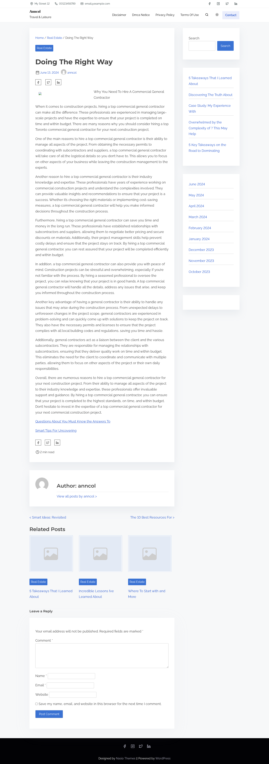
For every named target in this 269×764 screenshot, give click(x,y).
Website (41, 694)
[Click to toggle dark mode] (217, 15)
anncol (71, 72)
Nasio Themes (126, 758)
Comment (44, 640)
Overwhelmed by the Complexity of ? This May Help (208, 128)
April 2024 (196, 206)
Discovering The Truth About (210, 95)
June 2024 (197, 184)
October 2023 (199, 272)
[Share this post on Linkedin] (58, 82)
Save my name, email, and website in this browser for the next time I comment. (100, 704)
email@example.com (97, 3)
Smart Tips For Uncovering (55, 430)
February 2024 (200, 228)
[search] (207, 15)
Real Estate (54, 38)
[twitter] (227, 4)
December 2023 (201, 250)
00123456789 (66, 3)
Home (39, 38)
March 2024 (198, 217)
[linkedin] (236, 4)
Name (41, 676)
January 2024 (199, 239)
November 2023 (201, 261)
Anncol (35, 11)
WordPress (163, 758)
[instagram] (218, 4)
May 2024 (196, 195)
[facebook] (209, 4)
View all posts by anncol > (77, 496)
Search (194, 38)
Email (40, 685)
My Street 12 (42, 3)
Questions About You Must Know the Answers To (72, 421)
